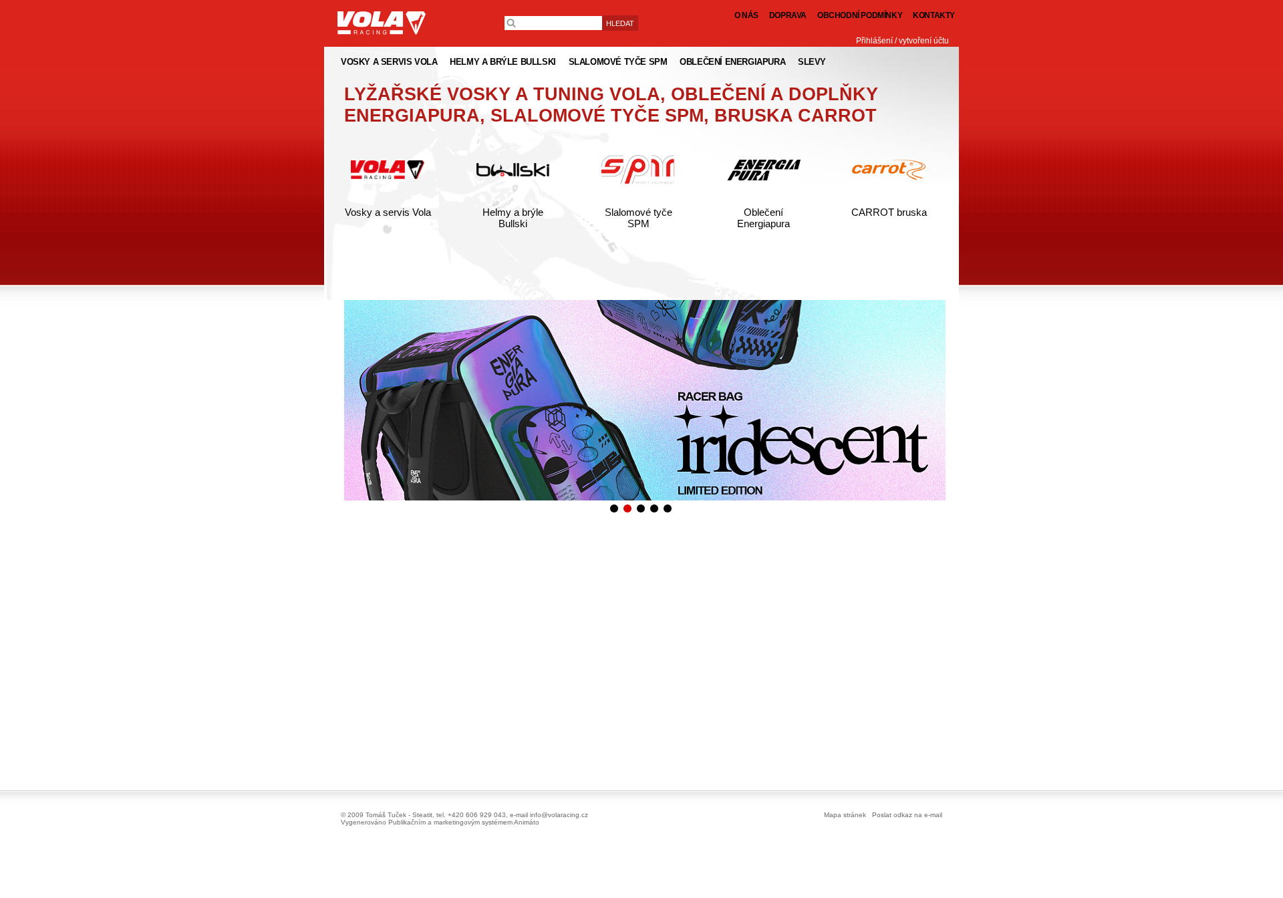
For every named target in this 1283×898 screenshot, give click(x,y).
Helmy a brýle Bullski (512, 217)
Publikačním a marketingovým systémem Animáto (463, 822)
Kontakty (934, 15)
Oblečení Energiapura (763, 217)
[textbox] (553, 23)
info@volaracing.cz (559, 814)
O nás (746, 15)
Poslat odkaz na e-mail (907, 814)
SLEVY (812, 62)
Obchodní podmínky (859, 15)
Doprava (788, 15)
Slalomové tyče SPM (638, 217)
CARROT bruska (889, 212)
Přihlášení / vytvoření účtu (902, 40)
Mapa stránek (845, 814)
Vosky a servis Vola (388, 212)
